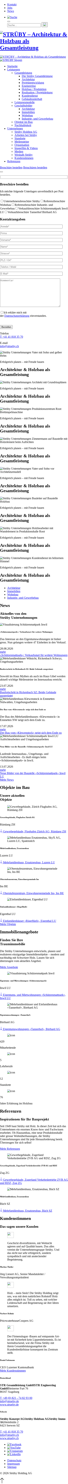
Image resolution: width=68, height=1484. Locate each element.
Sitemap (12, 1467)
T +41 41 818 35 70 (11, 336)
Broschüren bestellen (35, 167)
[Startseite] (34, 47)
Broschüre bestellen (11, 167)
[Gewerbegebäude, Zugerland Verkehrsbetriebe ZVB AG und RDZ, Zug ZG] (1, 1179)
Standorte (20, 138)
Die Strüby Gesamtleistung (37, 76)
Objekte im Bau (24, 121)
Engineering (29, 85)
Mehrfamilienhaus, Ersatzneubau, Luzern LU (29, 862)
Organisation (22, 144)
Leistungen (13, 69)
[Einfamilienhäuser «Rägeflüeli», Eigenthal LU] (1, 920)
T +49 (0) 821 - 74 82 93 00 (16, 1397)
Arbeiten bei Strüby (26, 135)
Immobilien (28, 112)
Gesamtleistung (23, 72)
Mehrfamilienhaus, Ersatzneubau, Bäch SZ (27, 1210)
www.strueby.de (9, 1404)
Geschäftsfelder (23, 105)
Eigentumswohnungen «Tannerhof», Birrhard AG (31, 1029)
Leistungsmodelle (25, 102)
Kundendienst (30, 95)
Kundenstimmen (24, 158)
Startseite (12, 66)
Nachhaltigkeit (23, 125)
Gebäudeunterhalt (32, 99)
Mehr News (7, 779)
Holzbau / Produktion (34, 89)
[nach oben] (2, 1482)
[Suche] (12, 17)
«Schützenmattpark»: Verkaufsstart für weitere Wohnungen (33, 655)
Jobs (9, 7)
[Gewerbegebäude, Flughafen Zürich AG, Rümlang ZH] (1, 831)
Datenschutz (14, 1460)
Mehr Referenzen (10, 1148)
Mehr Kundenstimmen (13, 1370)
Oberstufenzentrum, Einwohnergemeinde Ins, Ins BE (33, 893)
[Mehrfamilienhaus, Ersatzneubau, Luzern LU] (1, 862)
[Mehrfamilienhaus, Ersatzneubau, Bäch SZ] (1, 1210)
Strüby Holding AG (26, 131)
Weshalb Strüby (24, 154)
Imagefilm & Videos (26, 148)
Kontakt (12, 4)
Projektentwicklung (33, 82)
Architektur (28, 79)
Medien (19, 151)
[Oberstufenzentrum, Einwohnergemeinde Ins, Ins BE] (1, 893)
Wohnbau (27, 115)
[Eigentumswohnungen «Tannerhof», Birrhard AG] (1, 1029)
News (10, 11)
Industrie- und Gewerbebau (37, 118)
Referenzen (13, 161)
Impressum (13, 1463)
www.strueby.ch (9, 1438)
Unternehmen (15, 128)
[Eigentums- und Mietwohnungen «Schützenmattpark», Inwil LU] (1, 994)
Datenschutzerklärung (16, 315)
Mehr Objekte (8, 924)
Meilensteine (22, 141)
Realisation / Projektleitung (37, 92)
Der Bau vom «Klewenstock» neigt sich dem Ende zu (31, 732)
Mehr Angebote (9, 967)
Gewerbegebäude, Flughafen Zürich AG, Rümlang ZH (34, 831)
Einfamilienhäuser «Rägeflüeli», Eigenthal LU (29, 920)
